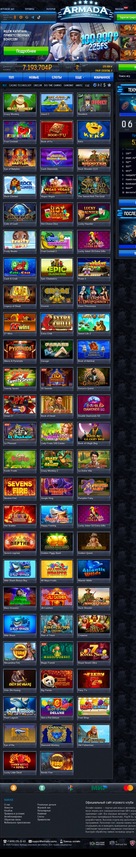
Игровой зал (43, 807)
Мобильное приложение (17, 822)
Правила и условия (14, 813)
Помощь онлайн (71, 841)
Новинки (41, 813)
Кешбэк (8, 810)
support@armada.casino (44, 841)
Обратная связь (12, 819)
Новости (8, 807)
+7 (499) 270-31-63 (16, 841)
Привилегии (43, 819)
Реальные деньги (46, 804)
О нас (7, 804)
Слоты (40, 816)
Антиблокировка (13, 816)
